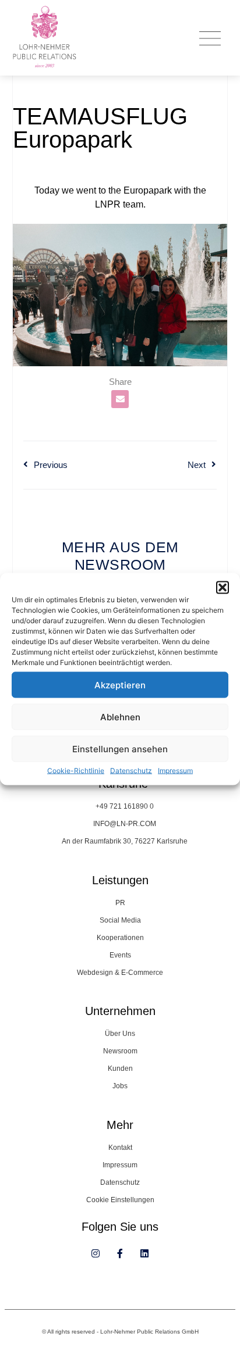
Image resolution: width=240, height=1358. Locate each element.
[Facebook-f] (120, 1253)
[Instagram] (95, 1253)
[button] (222, 588)
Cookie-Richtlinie (75, 770)
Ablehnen (120, 716)
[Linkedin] (144, 1253)
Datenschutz (131, 770)
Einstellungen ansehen (120, 748)
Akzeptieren (120, 684)
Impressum (175, 770)
